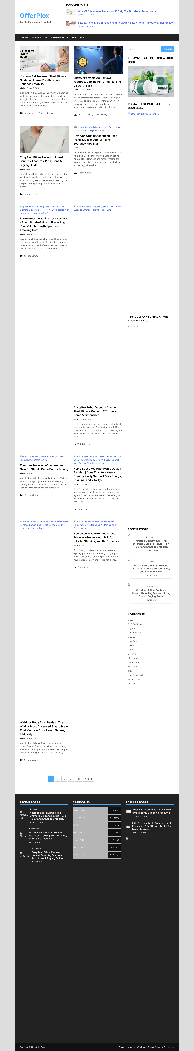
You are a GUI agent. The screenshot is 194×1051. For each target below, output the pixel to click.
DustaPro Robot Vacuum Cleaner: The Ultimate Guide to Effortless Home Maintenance (96, 411)
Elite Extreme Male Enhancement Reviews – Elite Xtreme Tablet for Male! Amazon (126, 22)
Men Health (133, 658)
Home (25, 37)
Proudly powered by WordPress (133, 1047)
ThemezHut (169, 1047)
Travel (131, 670)
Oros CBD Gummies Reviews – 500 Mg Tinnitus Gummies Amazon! (117, 11)
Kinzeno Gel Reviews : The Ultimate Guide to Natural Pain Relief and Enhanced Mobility (43, 80)
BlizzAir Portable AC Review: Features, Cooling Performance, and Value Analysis (97, 81)
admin (22, 88)
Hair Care (78, 37)
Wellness (132, 683)
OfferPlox (34, 15)
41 (78, 779)
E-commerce (150, 537)
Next (88, 779)
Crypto (131, 628)
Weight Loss (39, 37)
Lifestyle (132, 654)
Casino (131, 620)
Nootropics (133, 662)
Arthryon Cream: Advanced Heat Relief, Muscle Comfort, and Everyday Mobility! (95, 139)
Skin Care (133, 666)
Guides (131, 637)
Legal (130, 649)
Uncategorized (135, 675)
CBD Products (59, 37)
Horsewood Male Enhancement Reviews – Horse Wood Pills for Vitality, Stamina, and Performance (96, 537)
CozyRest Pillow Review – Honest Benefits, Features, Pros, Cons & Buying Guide (41, 161)
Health (131, 645)
